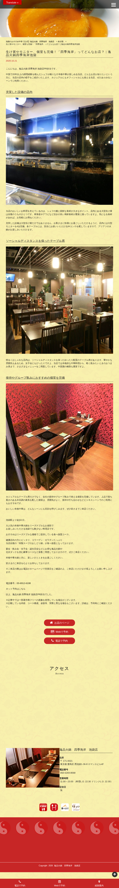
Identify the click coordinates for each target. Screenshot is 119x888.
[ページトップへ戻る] (114, 874)
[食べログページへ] (65, 807)
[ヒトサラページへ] (76, 807)
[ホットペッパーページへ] (54, 807)
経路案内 (99, 885)
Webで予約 (62, 631)
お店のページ (61, 623)
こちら (22, 589)
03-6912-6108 (24, 583)
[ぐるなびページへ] (43, 807)
